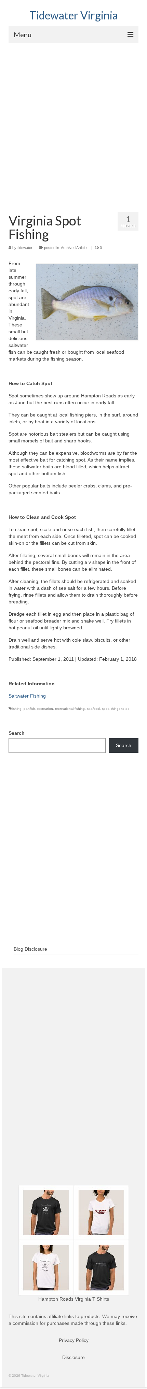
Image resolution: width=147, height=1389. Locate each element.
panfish (29, 709)
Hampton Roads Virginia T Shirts (73, 1299)
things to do (120, 709)
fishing (16, 709)
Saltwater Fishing (27, 696)
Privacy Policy (74, 1340)
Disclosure (73, 1357)
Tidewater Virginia (73, 15)
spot (105, 709)
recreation (45, 709)
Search (17, 733)
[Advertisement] (73, 119)
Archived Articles (75, 248)
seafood (93, 709)
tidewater (24, 248)
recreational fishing (70, 709)
